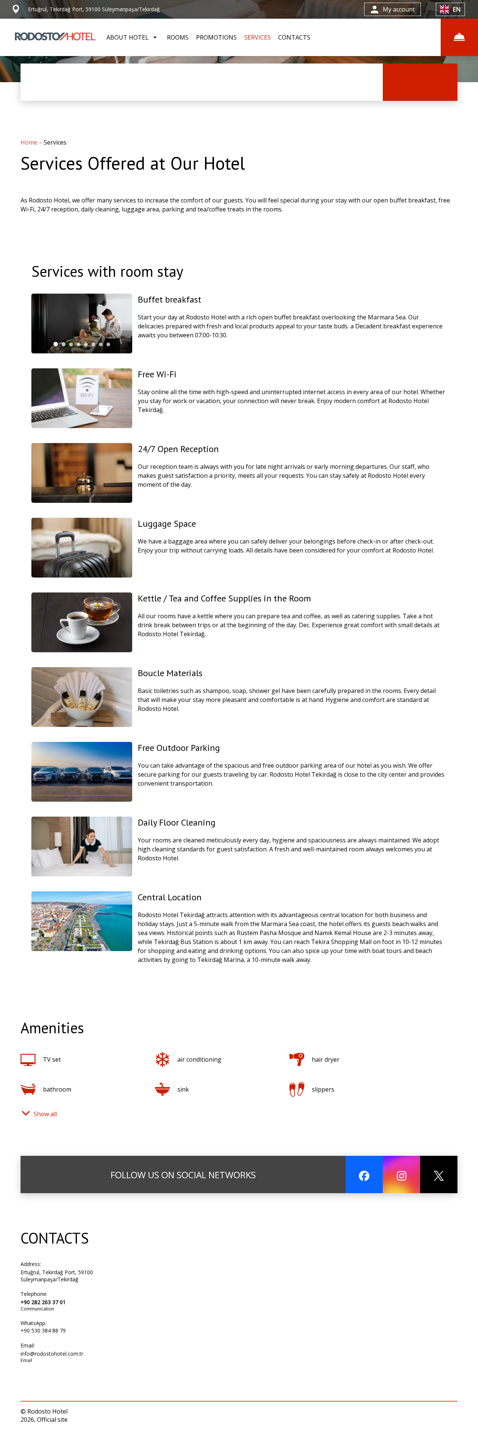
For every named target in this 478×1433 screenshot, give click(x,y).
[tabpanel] (81, 323)
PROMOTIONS (216, 37)
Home (30, 142)
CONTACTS (294, 37)
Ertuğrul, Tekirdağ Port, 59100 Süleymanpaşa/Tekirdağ (57, 1276)
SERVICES (257, 37)
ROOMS (178, 37)
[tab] (55, 344)
